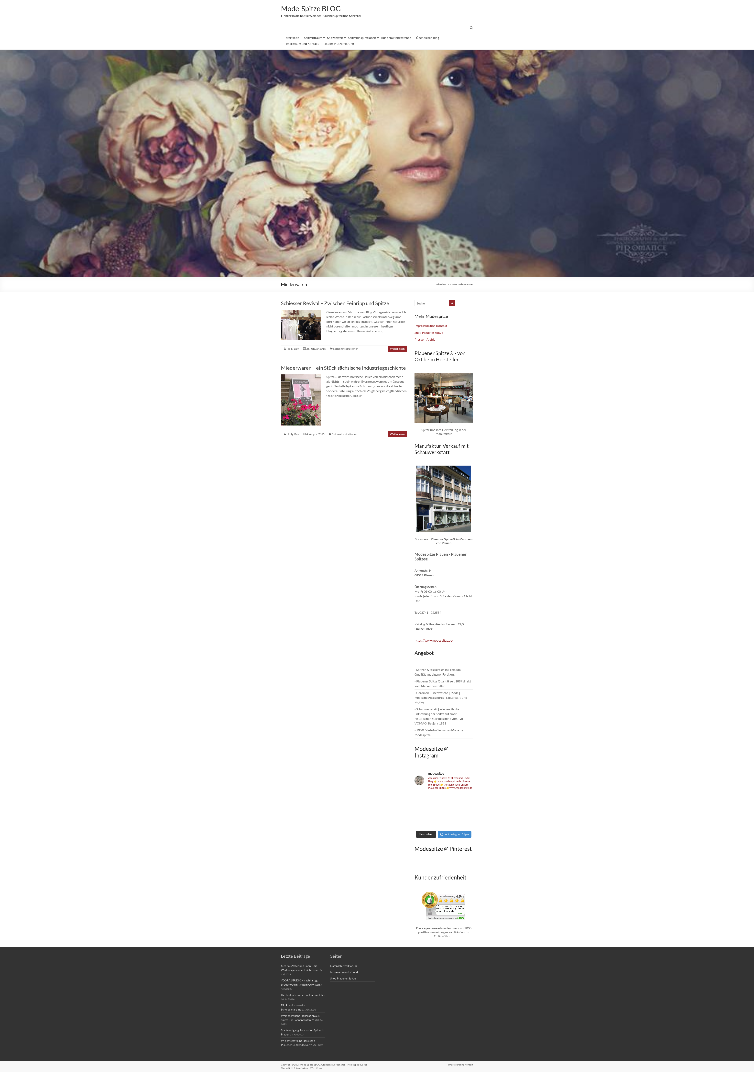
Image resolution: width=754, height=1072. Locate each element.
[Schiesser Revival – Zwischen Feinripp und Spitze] (301, 312)
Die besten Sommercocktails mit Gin (303, 995)
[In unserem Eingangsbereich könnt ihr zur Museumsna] (443, 799)
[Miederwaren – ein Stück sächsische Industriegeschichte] (301, 376)
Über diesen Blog (427, 37)
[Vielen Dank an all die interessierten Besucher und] (463, 822)
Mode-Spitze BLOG (311, 8)
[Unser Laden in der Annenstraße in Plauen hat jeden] (463, 811)
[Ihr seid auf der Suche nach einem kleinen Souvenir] (424, 822)
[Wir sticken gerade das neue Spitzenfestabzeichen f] (443, 811)
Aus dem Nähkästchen (396, 37)
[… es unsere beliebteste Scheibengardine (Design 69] (443, 822)
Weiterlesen (397, 348)
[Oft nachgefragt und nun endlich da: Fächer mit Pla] (424, 799)
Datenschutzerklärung (339, 43)
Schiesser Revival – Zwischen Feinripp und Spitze (335, 303)
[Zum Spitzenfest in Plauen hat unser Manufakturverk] (463, 799)
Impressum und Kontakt (302, 43)
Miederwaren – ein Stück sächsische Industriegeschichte (343, 368)
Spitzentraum (313, 37)
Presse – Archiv (425, 339)
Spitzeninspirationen (362, 37)
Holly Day (293, 348)
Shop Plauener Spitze (429, 332)
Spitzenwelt (335, 37)
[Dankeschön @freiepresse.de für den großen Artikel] (424, 811)
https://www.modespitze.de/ (434, 640)
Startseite (292, 37)
